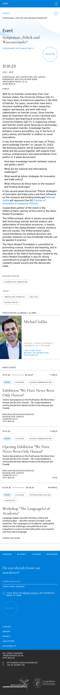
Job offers (8, 641)
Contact (6, 627)
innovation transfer (14, 297)
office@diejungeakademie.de (22, 663)
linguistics (9, 501)
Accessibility (9, 646)
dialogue (19, 382)
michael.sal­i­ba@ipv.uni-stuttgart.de (37, 354)
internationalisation (40, 495)
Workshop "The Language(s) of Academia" (26, 511)
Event (7, 382)
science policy (11, 303)
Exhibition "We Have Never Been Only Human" (28, 392)
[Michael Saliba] (11, 337)
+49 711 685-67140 (32, 350)
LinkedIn (7, 554)
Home (5, 4)
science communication (41, 382)
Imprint (6, 632)
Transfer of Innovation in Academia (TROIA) (23, 202)
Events (6, 13)
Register (50, 54)
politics (34, 297)
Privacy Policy (31, 593)
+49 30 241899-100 (16, 665)
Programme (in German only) (18, 48)
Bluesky (21, 554)
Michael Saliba (35, 321)
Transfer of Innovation (16, 282)
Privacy (6, 636)
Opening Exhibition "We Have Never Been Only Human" (26, 449)
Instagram (52, 554)
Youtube (36, 554)
